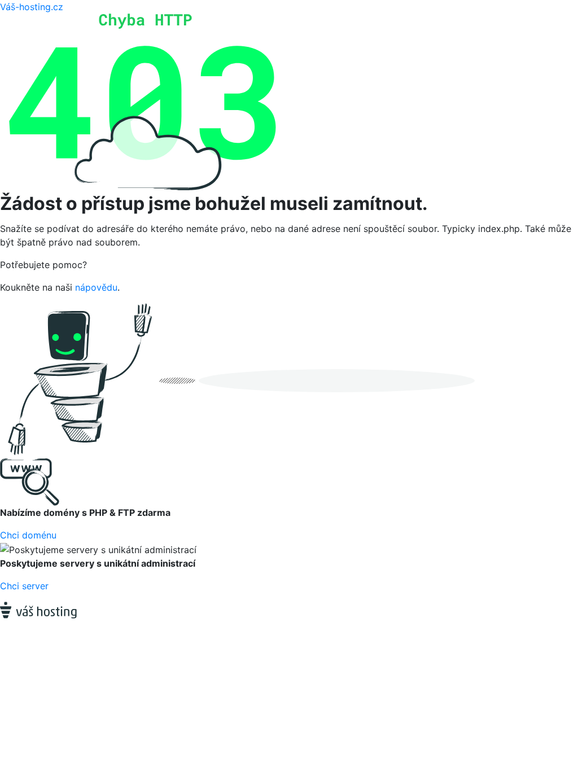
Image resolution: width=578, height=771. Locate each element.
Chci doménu (28, 535)
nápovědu (96, 287)
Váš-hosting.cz (31, 6)
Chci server (24, 586)
